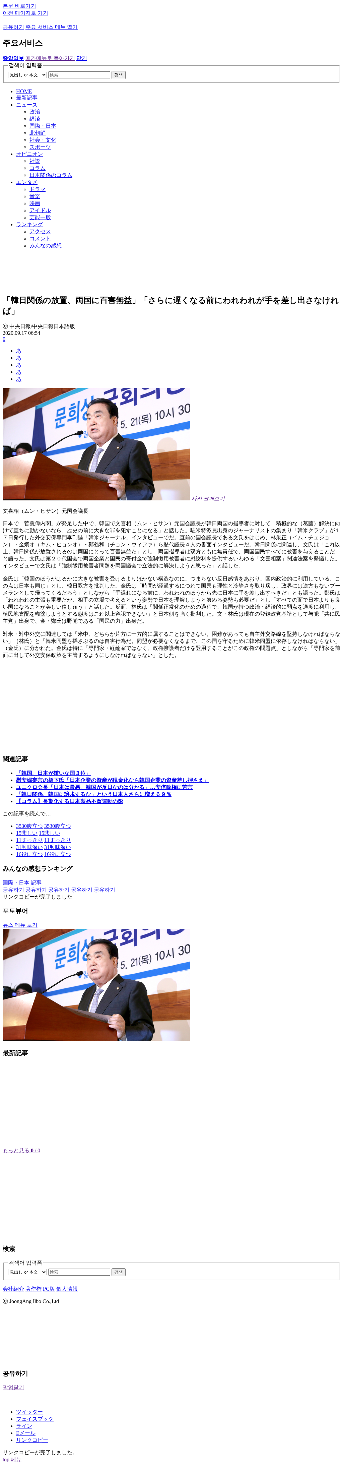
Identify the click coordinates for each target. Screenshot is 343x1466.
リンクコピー (32, 1440)
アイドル (40, 210)
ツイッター (29, 1412)
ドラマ (37, 189)
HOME (24, 91)
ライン (24, 1426)
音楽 (34, 196)
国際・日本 (42, 126)
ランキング (29, 224)
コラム (37, 168)
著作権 (33, 1289)
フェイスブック (35, 1419)
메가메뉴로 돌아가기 (50, 58)
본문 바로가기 (19, 6)
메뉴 (16, 1459)
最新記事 (27, 98)
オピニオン (29, 154)
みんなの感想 (45, 245)
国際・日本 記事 (22, 882)
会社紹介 (13, 1289)
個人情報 (67, 1289)
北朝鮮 (37, 133)
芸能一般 (40, 217)
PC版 (49, 1289)
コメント (40, 238)
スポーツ (40, 147)
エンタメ (27, 182)
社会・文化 (42, 140)
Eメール (26, 1433)
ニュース (27, 105)
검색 (118, 74)
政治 (34, 112)
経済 (34, 119)
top (6, 1459)
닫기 (81, 58)
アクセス (40, 231)
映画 (34, 203)
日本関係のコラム (50, 175)
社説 (34, 161)
